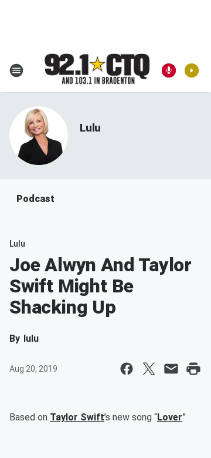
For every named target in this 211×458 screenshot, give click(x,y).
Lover (169, 417)
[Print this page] (193, 369)
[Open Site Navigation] (16, 70)
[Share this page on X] (149, 369)
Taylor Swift (77, 417)
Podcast (35, 198)
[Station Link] (97, 70)
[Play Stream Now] (192, 70)
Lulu (90, 128)
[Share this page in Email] (171, 369)
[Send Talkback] (169, 70)
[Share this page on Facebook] (126, 369)
